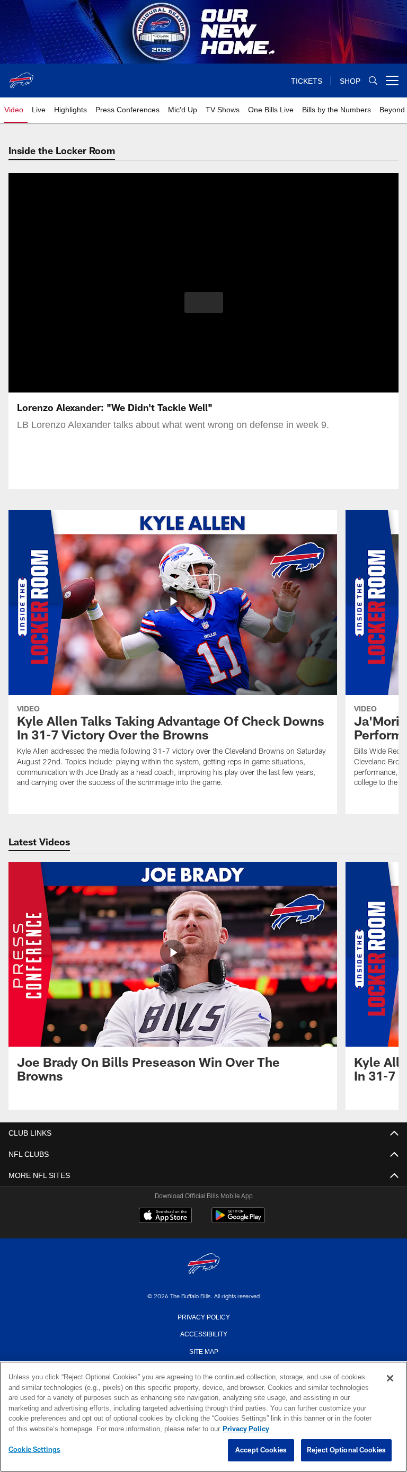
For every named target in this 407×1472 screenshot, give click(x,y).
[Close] (390, 1378)
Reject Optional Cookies (346, 1450)
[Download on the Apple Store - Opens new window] (165, 1217)
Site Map (204, 1350)
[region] (203, 1417)
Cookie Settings (34, 1450)
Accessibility (203, 1333)
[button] (204, 302)
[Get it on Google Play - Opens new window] (238, 1221)
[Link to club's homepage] (21, 76)
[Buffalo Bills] (203, 1264)
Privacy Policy (203, 1316)
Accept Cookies (261, 1450)
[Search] (373, 81)
